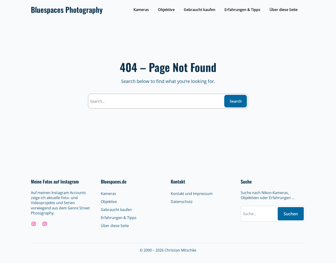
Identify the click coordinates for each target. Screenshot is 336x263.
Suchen (291, 213)
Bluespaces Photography (67, 9)
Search (236, 101)
